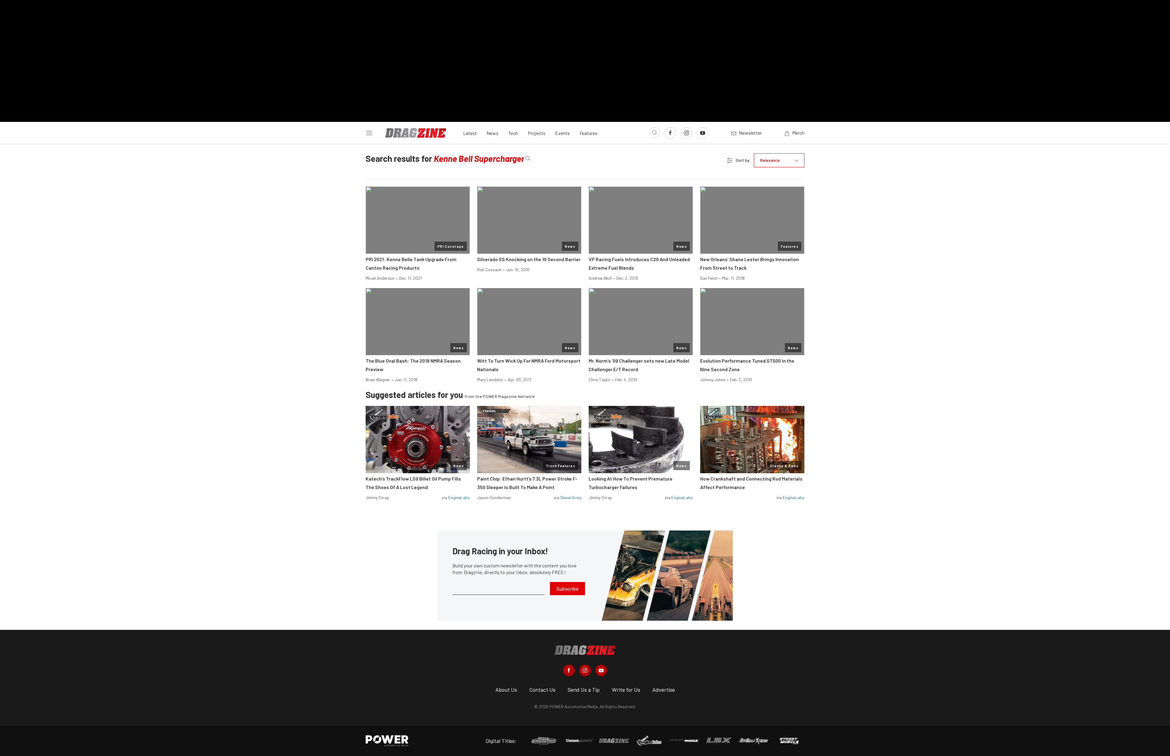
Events (562, 133)
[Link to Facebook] (670, 133)
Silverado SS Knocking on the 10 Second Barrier (528, 259)
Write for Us (626, 689)
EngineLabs (459, 497)
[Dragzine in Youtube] (601, 670)
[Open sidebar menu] (369, 133)
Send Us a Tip (584, 689)
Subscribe (567, 588)
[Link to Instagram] (686, 133)
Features (588, 133)
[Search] (527, 158)
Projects (536, 133)
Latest (470, 133)
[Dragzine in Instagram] (585, 670)
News (492, 133)
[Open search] (654, 132)
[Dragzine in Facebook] (569, 670)
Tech (513, 133)
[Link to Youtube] (702, 133)
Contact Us (542, 689)
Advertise (663, 689)
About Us (506, 689)
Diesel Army (570, 497)
